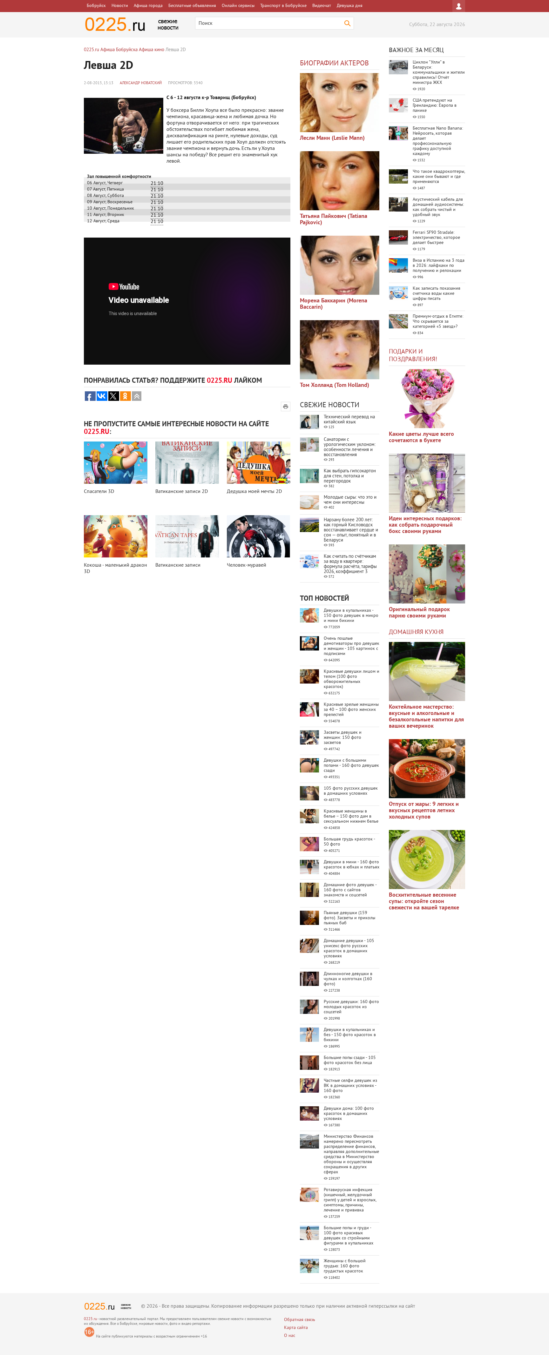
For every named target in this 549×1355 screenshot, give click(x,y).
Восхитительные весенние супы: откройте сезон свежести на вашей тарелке (424, 902)
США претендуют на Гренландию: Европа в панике (435, 105)
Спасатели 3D (99, 492)
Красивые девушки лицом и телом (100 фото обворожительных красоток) (351, 679)
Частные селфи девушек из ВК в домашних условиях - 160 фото (350, 1086)
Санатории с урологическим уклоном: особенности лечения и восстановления (350, 447)
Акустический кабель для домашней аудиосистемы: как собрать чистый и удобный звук (438, 207)
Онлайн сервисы (238, 6)
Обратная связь (299, 1320)
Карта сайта (296, 1328)
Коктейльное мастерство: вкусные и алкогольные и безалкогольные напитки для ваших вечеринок (426, 717)
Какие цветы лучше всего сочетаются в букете (421, 437)
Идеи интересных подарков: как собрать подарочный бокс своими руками (425, 525)
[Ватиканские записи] (187, 536)
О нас (289, 1335)
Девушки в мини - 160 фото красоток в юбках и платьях (351, 865)
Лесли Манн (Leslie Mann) (332, 138)
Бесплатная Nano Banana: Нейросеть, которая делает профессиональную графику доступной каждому (438, 141)
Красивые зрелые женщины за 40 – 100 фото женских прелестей (351, 710)
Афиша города (148, 6)
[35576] (427, 398)
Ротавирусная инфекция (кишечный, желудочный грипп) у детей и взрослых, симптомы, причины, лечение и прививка (350, 1200)
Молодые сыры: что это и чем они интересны (350, 500)
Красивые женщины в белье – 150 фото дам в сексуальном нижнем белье (351, 816)
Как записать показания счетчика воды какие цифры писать (436, 293)
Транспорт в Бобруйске (283, 6)
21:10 (157, 183)
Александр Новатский (141, 83)
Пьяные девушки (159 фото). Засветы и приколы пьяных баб (349, 918)
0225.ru (90, 1319)
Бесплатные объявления (192, 6)
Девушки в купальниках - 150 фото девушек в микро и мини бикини (351, 616)
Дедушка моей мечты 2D (254, 492)
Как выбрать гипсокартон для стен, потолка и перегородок (350, 476)
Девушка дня (350, 6)
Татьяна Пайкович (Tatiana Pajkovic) (333, 219)
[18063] (339, 265)
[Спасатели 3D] (115, 463)
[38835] (427, 671)
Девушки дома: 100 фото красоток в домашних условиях (349, 1114)
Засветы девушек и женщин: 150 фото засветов (343, 737)
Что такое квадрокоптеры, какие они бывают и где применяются (439, 177)
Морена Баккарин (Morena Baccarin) (333, 304)
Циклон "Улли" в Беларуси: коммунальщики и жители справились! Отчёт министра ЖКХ (439, 72)
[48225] (427, 483)
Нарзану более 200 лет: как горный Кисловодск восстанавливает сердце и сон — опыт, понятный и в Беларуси (351, 530)
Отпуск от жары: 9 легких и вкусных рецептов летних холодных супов (424, 811)
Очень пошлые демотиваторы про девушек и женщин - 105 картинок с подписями (351, 646)
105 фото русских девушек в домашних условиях (351, 791)
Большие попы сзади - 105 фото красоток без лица (350, 1060)
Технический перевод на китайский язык (349, 419)
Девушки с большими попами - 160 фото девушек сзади (351, 765)
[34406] (427, 573)
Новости (120, 6)
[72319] (339, 102)
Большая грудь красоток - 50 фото (349, 842)
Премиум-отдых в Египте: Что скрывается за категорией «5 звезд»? (438, 321)
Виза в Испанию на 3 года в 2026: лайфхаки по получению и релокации (438, 265)
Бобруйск (96, 6)
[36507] (427, 859)
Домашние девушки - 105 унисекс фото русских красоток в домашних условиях (349, 948)
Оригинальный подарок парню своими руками (419, 613)
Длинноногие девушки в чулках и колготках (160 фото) (348, 979)
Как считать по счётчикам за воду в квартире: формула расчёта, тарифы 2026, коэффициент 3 (350, 564)
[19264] (339, 180)
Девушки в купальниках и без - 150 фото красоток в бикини (350, 1035)
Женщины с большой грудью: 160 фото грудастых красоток (345, 1266)
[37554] (427, 768)
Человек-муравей (246, 565)
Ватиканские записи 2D (181, 492)
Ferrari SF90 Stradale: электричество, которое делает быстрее (436, 238)
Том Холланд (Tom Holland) (334, 385)
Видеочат (321, 6)
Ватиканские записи (177, 565)
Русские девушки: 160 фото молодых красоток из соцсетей (351, 1007)
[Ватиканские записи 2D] (187, 463)
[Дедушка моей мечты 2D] (258, 463)
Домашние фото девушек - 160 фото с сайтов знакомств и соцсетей (350, 890)
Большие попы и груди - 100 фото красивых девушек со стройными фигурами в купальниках (348, 1235)
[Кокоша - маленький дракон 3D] (115, 536)
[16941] (339, 349)
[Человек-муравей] (258, 536)
